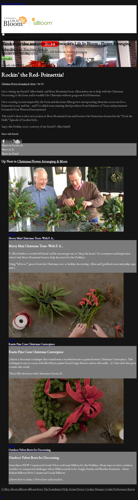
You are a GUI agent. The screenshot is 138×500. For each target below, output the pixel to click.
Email (18, 141)
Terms (72, 489)
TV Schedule (53, 39)
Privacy (80, 489)
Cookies (90, 489)
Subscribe (6, 58)
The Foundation (52, 489)
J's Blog (28, 39)
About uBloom (18, 489)
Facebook (7, 141)
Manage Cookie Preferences (111, 489)
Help (65, 489)
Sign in (43, 49)
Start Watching (27, 49)
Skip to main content (13, 3)
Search (18, 39)
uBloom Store (35, 489)
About (38, 39)
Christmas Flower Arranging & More (18, 83)
